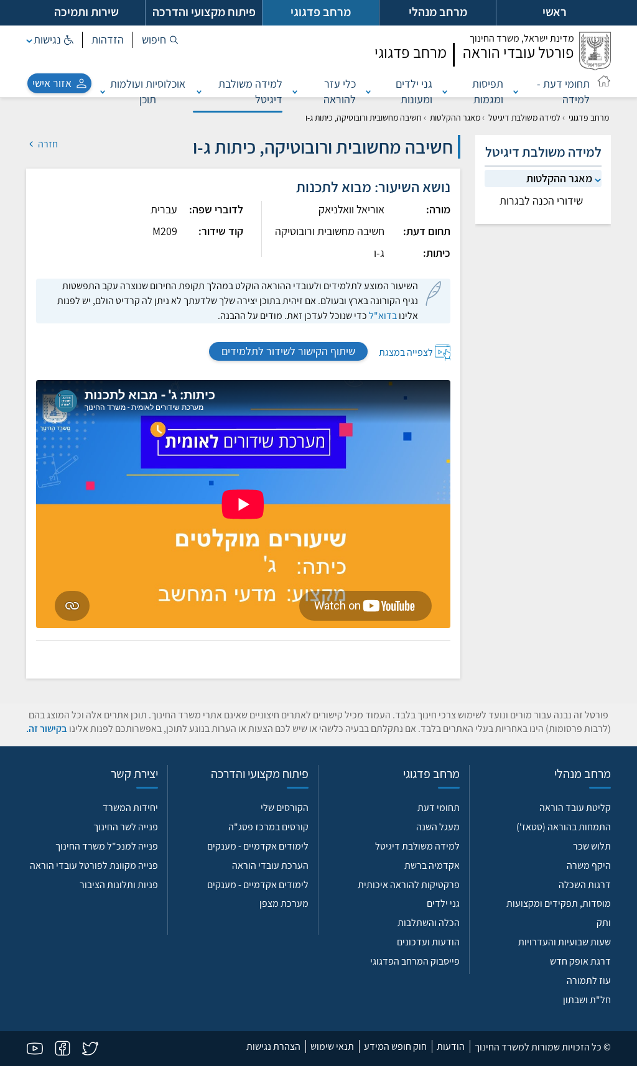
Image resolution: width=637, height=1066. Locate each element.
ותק (604, 922)
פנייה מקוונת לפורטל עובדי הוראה (94, 865)
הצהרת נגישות (273, 1046)
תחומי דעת (438, 807)
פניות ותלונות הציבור (119, 884)
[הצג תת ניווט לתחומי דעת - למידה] (515, 91)
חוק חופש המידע (395, 1046)
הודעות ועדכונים (428, 941)
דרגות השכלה (585, 884)
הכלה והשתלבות (429, 922)
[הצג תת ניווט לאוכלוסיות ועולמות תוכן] (102, 91)
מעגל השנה (438, 826)
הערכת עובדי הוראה (270, 865)
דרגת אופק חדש (580, 961)
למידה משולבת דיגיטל (250, 91)
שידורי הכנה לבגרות (541, 200)
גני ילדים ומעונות (414, 91)
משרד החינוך (522, 38)
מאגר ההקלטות (455, 117)
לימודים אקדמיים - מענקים (258, 846)
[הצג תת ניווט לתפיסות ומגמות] (445, 91)
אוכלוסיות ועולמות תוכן (147, 91)
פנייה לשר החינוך (125, 826)
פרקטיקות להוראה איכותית (409, 884)
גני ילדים (443, 903)
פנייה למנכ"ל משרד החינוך (106, 846)
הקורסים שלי (285, 807)
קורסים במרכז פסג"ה (268, 826)
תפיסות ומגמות (487, 91)
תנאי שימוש (332, 1046)
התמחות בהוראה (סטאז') (563, 826)
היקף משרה (589, 865)
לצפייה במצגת (406, 351)
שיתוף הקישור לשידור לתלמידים (288, 351)
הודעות (451, 1046)
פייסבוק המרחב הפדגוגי (415, 961)
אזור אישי (52, 83)
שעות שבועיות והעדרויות (564, 941)
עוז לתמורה (589, 980)
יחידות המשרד (130, 807)
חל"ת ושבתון (587, 999)
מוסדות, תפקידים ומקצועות (558, 903)
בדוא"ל (383, 315)
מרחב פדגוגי (589, 117)
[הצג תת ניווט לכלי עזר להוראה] (295, 91)
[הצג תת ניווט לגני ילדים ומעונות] (368, 91)
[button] (160, 40)
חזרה (47, 144)
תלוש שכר (592, 846)
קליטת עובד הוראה (575, 807)
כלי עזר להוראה (339, 91)
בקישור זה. (46, 728)
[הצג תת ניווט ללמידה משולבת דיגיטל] (199, 91)
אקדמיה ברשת (432, 865)
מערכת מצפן (284, 903)
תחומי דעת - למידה (563, 91)
